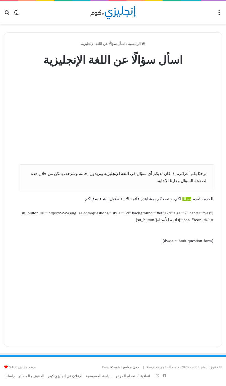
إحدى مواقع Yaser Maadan (121, 367)
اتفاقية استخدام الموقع (133, 376)
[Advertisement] (113, 116)
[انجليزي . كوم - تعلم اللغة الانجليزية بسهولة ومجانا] (113, 12)
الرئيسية (135, 44)
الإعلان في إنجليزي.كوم (65, 376)
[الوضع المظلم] (16, 14)
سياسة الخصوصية (99, 376)
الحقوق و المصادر (31, 376)
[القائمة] (219, 14)
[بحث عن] (7, 14)
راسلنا (10, 376)
